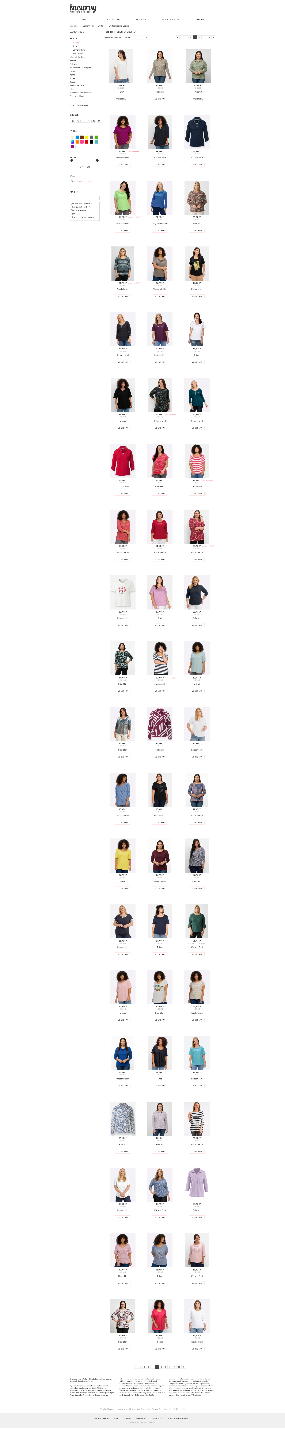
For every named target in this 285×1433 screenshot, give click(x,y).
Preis (73, 157)
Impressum (140, 1418)
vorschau (121, 99)
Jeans (72, 75)
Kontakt (127, 1418)
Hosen (72, 71)
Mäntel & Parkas (77, 85)
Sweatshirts (78, 53)
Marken (75, 192)
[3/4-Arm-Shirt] (159, 132)
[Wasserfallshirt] (122, 132)
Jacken (73, 82)
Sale (72, 175)
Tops (75, 46)
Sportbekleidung (77, 96)
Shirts (73, 38)
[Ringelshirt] (122, 1250)
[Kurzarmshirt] (196, 263)
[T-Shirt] (121, 66)
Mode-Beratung (171, 20)
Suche (200, 20)
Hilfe (116, 1418)
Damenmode (113, 20)
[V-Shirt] (122, 395)
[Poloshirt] (159, 66)
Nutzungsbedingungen (178, 1418)
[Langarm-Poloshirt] (159, 198)
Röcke (72, 78)
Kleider (73, 60)
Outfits (85, 20)
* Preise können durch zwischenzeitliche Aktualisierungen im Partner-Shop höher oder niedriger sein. (142, 1409)
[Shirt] (159, 592)
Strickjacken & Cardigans (80, 67)
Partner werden (101, 1418)
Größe (74, 115)
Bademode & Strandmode (81, 92)
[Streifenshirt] (196, 461)
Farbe (73, 131)
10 (209, 37)
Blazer (72, 89)
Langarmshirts (79, 50)
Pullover (73, 64)
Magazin (141, 20)
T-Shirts (76, 43)
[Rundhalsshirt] (122, 263)
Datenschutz (156, 1418)
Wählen (127, 37)
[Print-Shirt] (159, 461)
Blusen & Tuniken (77, 57)
